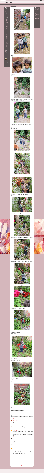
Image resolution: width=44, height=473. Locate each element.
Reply (13, 418)
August (6, 19)
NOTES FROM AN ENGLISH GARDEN (37, 8)
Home (5, 4)
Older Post (32, 465)
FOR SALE (22, 4)
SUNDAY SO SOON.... (7, 29)
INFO (16, 4)
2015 (5, 51)
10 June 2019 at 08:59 (16, 438)
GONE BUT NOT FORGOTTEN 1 (7, 26)
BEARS (19, 4)
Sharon (13, 415)
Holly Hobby (36, 11)
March (6, 46)
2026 (5, 8)
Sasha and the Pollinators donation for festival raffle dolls (37, 14)
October (6, 17)
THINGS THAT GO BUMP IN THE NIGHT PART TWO (7, 32)
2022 (5, 11)
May (6, 44)
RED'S (11, 4)
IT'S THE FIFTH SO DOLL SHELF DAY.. (7, 40)
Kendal (13, 438)
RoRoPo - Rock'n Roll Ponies (37, 17)
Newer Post (12, 465)
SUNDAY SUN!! (6, 34)
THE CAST (9, 4)
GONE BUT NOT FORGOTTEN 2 (7, 24)
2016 (5, 50)
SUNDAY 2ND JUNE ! (7, 43)
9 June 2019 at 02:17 (16, 420)
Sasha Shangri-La (37, 15)
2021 (5, 12)
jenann (13, 430)
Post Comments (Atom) (23, 467)
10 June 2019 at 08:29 (16, 430)
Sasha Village (8, 2)
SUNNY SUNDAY (7, 22)
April (6, 45)
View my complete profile (7, 66)
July (6, 20)
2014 (5, 52)
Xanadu (13, 420)
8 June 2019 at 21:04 (16, 415)
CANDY (14, 4)
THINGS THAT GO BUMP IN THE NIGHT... (7, 37)
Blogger (25, 471)
